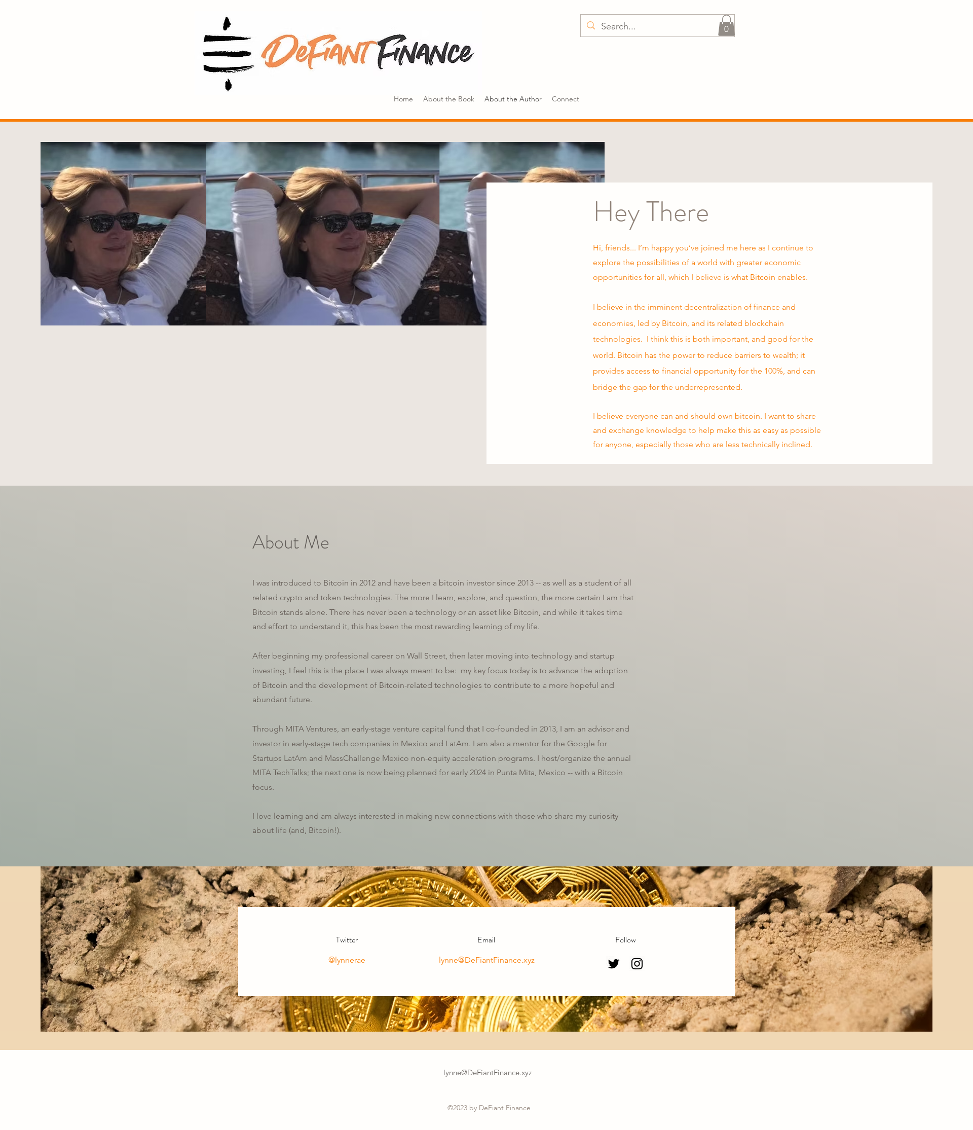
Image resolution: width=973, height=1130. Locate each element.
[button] (726, 25)
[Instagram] (637, 963)
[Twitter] (613, 963)
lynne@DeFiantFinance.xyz (487, 960)
